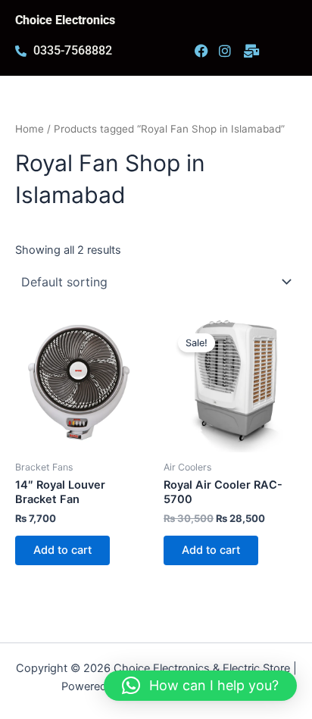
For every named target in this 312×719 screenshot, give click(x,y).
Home (29, 129)
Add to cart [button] (62, 550)
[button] (200, 686)
